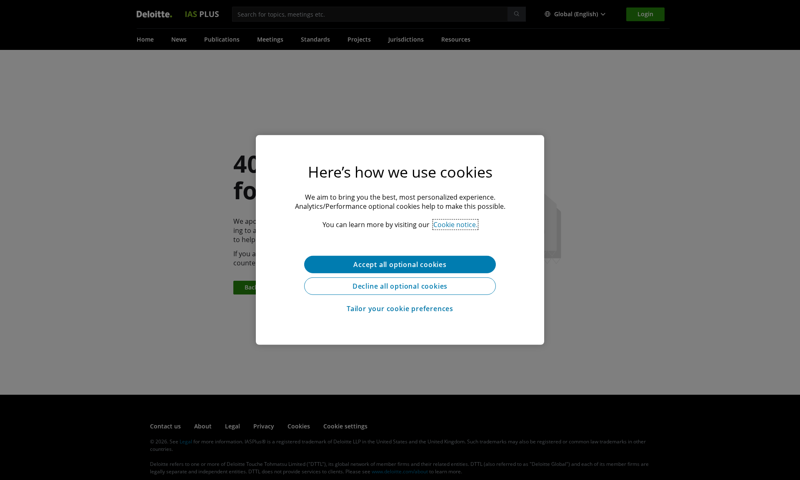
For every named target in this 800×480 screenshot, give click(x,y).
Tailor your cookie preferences (400, 308)
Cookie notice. (455, 224)
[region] (400, 240)
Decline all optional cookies (400, 286)
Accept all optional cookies (400, 264)
